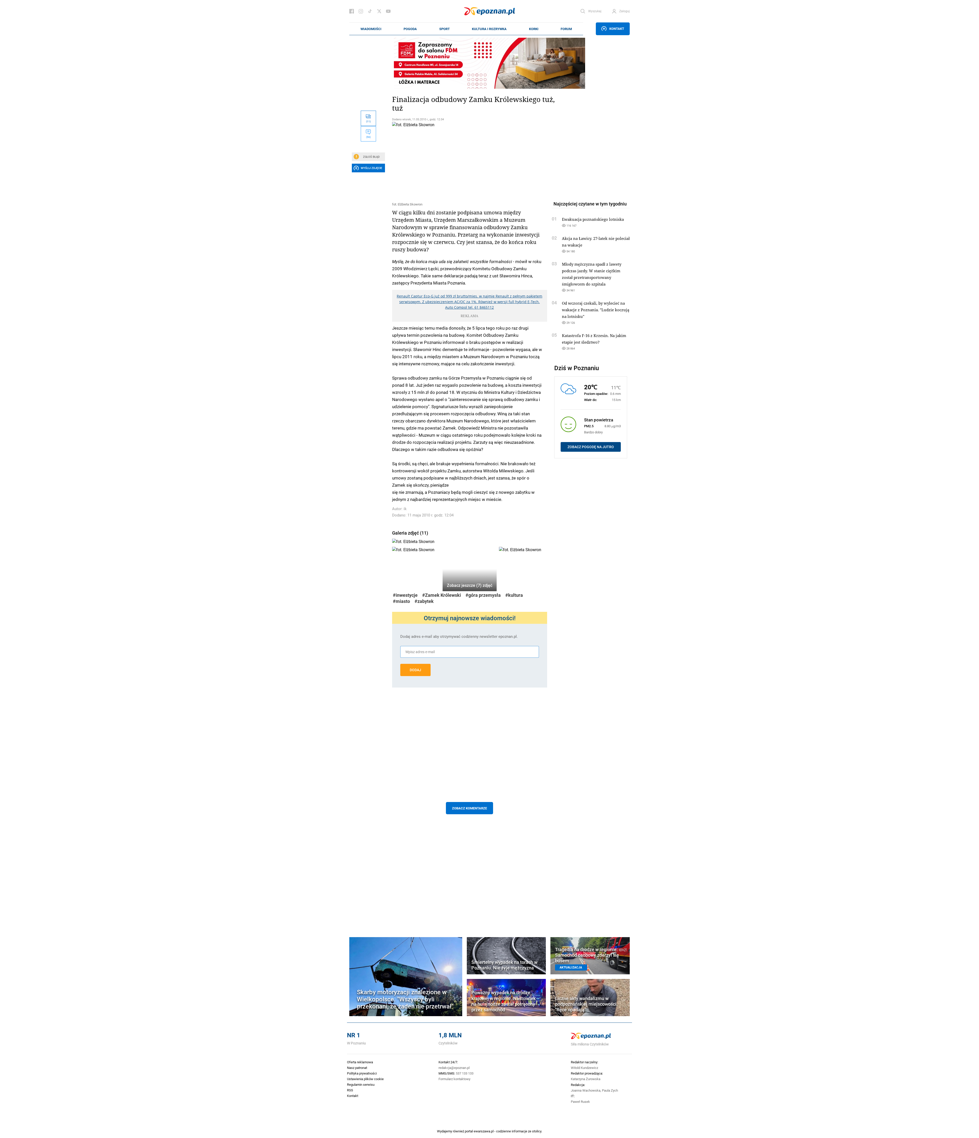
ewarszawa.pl (484, 1131)
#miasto (401, 601)
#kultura (514, 595)
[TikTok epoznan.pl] (370, 11)
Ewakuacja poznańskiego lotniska (593, 219)
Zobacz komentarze (469, 808)
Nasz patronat (357, 1068)
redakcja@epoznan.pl (454, 1068)
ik (405, 508)
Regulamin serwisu (361, 1084)
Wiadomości (370, 29)
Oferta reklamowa (360, 1062)
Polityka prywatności (362, 1073)
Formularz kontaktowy (454, 1079)
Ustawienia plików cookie (365, 1079)
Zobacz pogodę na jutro (591, 447)
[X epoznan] (379, 11)
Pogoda (410, 29)
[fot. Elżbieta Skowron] (469, 161)
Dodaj (415, 670)
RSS (350, 1090)
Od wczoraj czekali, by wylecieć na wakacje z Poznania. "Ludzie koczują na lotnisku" (595, 310)
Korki (533, 29)
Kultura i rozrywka (489, 29)
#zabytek (424, 601)
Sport (444, 29)
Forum (566, 29)
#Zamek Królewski (441, 595)
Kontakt (616, 29)
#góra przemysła (483, 595)
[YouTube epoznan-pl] (388, 11)
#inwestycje (405, 595)
